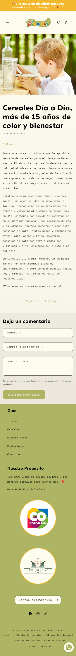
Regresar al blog (40, 301)
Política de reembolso (29, 635)
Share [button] (10, 144)
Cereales (13, 429)
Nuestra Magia (17, 437)
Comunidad (14, 454)
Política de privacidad (59, 635)
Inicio (12, 421)
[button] (7, 22)
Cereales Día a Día (34, 630)
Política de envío (54, 641)
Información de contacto (40, 646)
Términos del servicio (28, 641)
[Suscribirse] (57, 600)
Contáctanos (16, 446)
